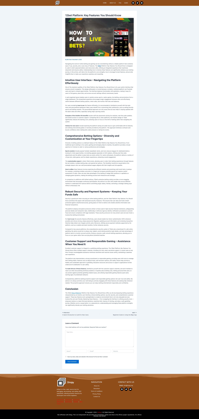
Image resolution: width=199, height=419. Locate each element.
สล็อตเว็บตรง (68, 399)
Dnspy (70, 382)
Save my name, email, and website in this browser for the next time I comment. (87, 356)
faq (120, 3)
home (104, 3)
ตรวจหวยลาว (60, 399)
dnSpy (99, 412)
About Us (113, 3)
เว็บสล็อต (75, 401)
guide (126, 3)
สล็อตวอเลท (76, 399)
